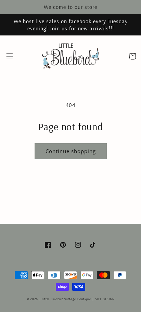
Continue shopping (71, 151)
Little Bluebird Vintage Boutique (66, 299)
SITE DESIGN (105, 299)
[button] (9, 56)
